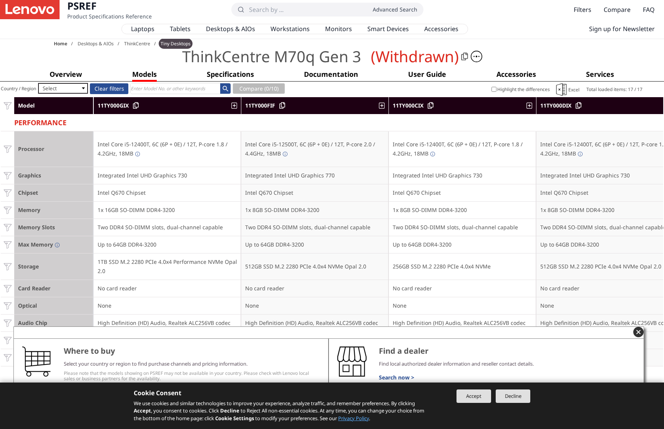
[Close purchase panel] (638, 332)
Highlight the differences (523, 89)
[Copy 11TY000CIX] (430, 105)
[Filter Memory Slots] (7, 227)
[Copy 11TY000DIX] (578, 105)
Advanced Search (395, 9)
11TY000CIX (408, 105)
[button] (476, 56)
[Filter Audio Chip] (7, 323)
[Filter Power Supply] (7, 357)
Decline (513, 396)
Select (50, 88)
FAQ (649, 9)
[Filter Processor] (7, 149)
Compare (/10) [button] (259, 88)
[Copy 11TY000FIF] (282, 105)
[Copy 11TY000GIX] (136, 105)
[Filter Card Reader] (7, 288)
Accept (473, 396)
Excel (573, 89)
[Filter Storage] (7, 266)
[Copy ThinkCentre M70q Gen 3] (464, 56)
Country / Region (18, 88)
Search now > (396, 377)
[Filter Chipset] (7, 192)
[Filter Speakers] (7, 340)
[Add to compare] (236, 105)
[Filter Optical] (7, 305)
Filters (582, 9)
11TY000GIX (113, 105)
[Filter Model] (7, 105)
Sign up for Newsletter (622, 29)
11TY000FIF (260, 105)
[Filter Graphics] (7, 175)
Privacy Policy (353, 418)
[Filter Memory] (7, 210)
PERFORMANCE (40, 121)
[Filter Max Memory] (7, 244)
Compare (617, 9)
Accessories (441, 29)
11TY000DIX (555, 105)
